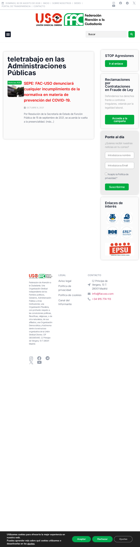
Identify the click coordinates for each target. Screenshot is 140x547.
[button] (8, 34)
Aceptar (81, 539)
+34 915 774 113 (101, 299)
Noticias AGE (14, 82)
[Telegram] (127, 3)
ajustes (30, 543)
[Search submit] (131, 34)
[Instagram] (113, 3)
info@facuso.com (103, 293)
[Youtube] (113, 5)
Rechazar (102, 539)
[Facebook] (120, 3)
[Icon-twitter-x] (134, 3)
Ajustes (123, 539)
